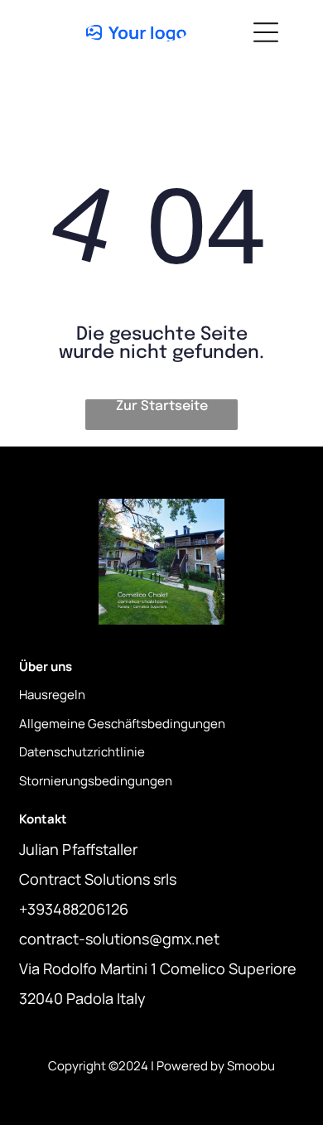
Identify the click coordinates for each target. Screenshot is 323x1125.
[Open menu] (265, 32)
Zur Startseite (162, 406)
